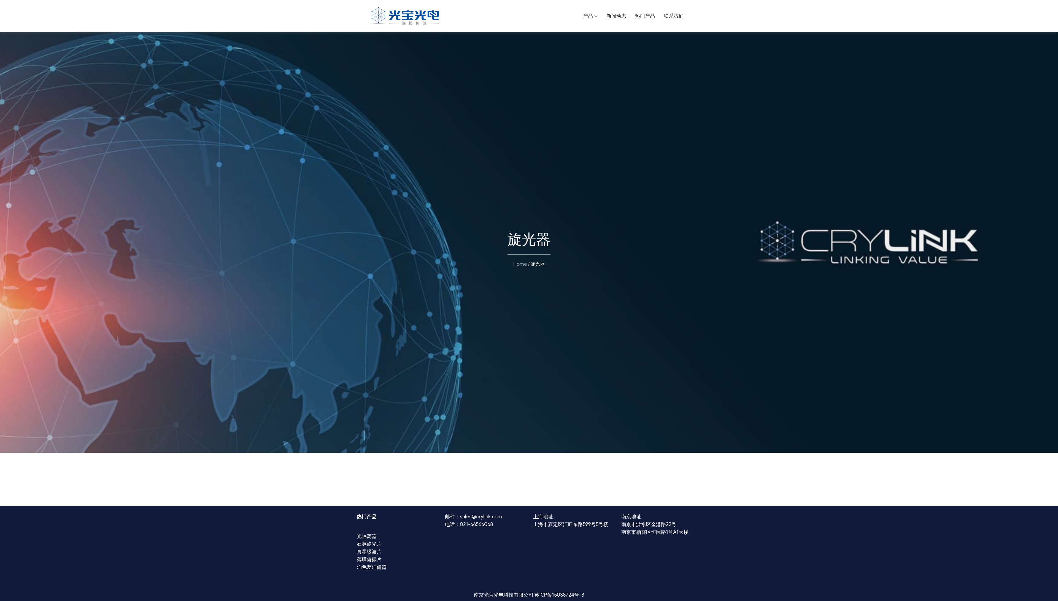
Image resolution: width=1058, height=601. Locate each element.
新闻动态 (616, 16)
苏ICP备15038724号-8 (559, 595)
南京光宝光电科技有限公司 (504, 595)
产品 (588, 16)
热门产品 (645, 16)
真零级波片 (369, 552)
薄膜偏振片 (369, 559)
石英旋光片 (369, 544)
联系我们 (674, 16)
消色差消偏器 (372, 567)
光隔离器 (367, 536)
